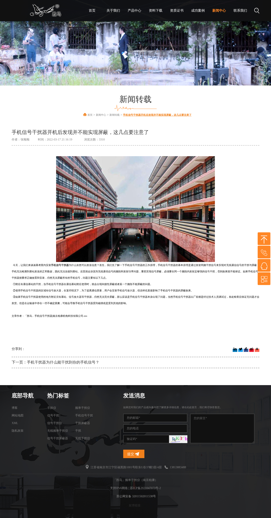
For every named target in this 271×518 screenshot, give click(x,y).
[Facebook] (246, 350)
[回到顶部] (264, 238)
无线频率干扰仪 (57, 430)
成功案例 (198, 10)
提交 (131, 454)
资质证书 (177, 10)
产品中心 (134, 10)
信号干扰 (53, 415)
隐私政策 (18, 430)
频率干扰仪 (82, 407)
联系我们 (240, 10)
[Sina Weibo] (251, 350)
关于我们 (113, 10)
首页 (92, 10)
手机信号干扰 (84, 415)
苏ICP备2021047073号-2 (145, 488)
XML (15, 423)
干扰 (78, 430)
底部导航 (23, 396)
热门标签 (58, 396)
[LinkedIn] (235, 350)
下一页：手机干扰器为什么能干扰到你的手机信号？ (55, 362)
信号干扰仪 (54, 423)
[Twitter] (240, 350)
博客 (15, 407)
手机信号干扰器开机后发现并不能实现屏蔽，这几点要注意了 (157, 114)
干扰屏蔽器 (82, 423)
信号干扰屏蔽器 (57, 438)
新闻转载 (114, 114)
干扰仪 (51, 407)
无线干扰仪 (82, 438)
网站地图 (18, 415)
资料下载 (155, 10)
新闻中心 (219, 10)
